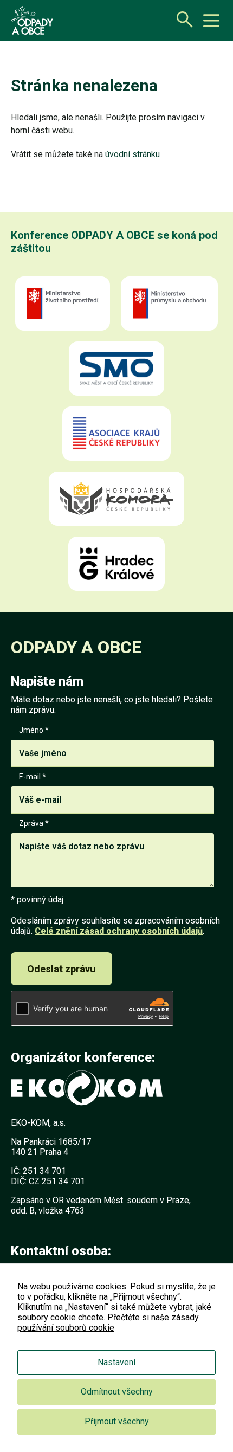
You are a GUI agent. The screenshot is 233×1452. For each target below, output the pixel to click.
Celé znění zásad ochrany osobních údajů (119, 931)
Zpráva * (34, 823)
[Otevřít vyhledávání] (181, 19)
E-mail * (32, 776)
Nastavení (116, 1362)
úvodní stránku (132, 154)
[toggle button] (211, 20)
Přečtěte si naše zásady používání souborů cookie (108, 1322)
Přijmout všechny (117, 1421)
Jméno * (34, 730)
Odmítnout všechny (117, 1391)
